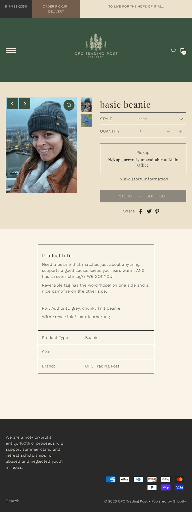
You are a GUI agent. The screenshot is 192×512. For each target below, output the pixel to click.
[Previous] (12, 103)
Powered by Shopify (169, 501)
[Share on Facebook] (140, 211)
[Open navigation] (12, 50)
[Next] (24, 103)
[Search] (173, 50)
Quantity (110, 131)
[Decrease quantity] (168, 130)
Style (106, 118)
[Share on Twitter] (149, 211)
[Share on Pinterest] (157, 211)
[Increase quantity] (180, 130)
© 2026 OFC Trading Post (126, 501)
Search (13, 500)
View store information (144, 179)
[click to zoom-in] (69, 105)
